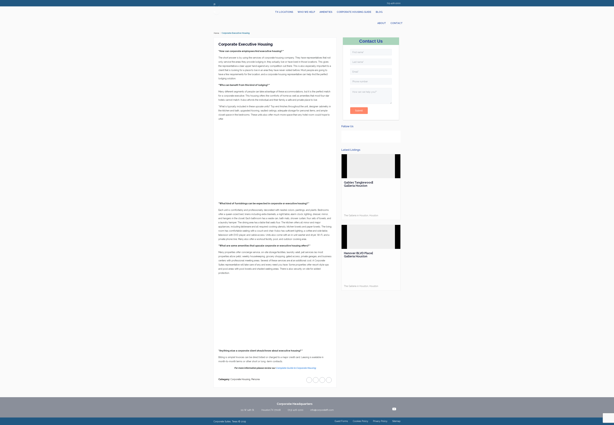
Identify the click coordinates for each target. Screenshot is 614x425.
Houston (373, 215)
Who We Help (306, 12)
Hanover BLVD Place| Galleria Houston (358, 255)
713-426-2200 (394, 3)
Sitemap (396, 421)
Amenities (325, 12)
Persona (255, 379)
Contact (396, 23)
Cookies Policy (360, 421)
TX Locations (284, 12)
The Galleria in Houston (356, 215)
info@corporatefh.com (322, 410)
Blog (379, 12)
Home (216, 33)
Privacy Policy (380, 421)
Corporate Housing (240, 379)
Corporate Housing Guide (354, 12)
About (381, 23)
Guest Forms (341, 421)
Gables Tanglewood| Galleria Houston (358, 184)
